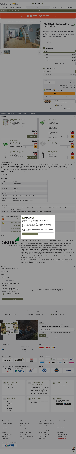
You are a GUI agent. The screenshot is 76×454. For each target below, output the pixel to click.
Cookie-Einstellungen (45, 229)
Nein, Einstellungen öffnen (46, 234)
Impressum (40, 236)
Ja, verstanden (30, 234)
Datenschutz (36, 236)
